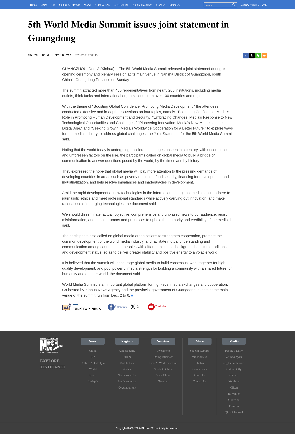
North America (127, 375)
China (44, 4)
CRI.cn (233, 375)
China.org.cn (234, 357)
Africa (127, 369)
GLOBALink (121, 4)
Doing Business (163, 357)
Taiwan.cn (234, 393)
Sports (93, 375)
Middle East (127, 363)
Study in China (163, 369)
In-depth (93, 381)
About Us (200, 375)
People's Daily (234, 350)
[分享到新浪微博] (264, 55)
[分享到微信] (258, 55)
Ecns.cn (234, 406)
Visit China (163, 375)
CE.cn (234, 387)
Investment (163, 350)
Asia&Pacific (127, 350)
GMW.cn (234, 400)
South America (127, 381)
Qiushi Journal (234, 412)
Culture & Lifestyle (69, 4)
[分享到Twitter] (252, 55)
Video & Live (102, 4)
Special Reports (199, 350)
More (159, 4)
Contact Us (200, 381)
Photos (199, 363)
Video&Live (199, 357)
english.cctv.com (233, 363)
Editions (173, 4)
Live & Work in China (163, 363)
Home (33, 4)
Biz (53, 4)
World (87, 4)
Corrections (199, 369)
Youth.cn (234, 381)
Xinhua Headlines (142, 4)
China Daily (233, 369)
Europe (127, 357)
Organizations (127, 387)
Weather (163, 381)
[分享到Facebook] (246, 55)
